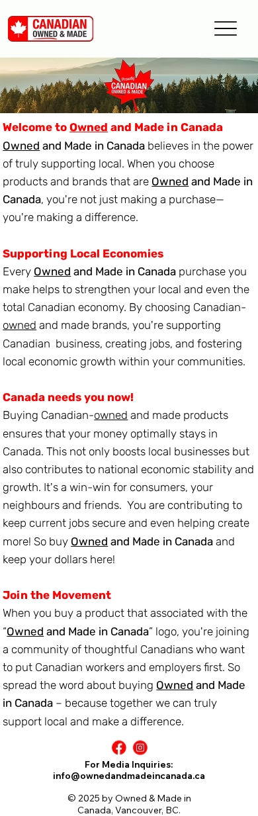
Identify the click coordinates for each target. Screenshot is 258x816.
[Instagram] (139, 747)
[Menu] (225, 28)
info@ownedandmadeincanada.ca (129, 775)
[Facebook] (119, 747)
